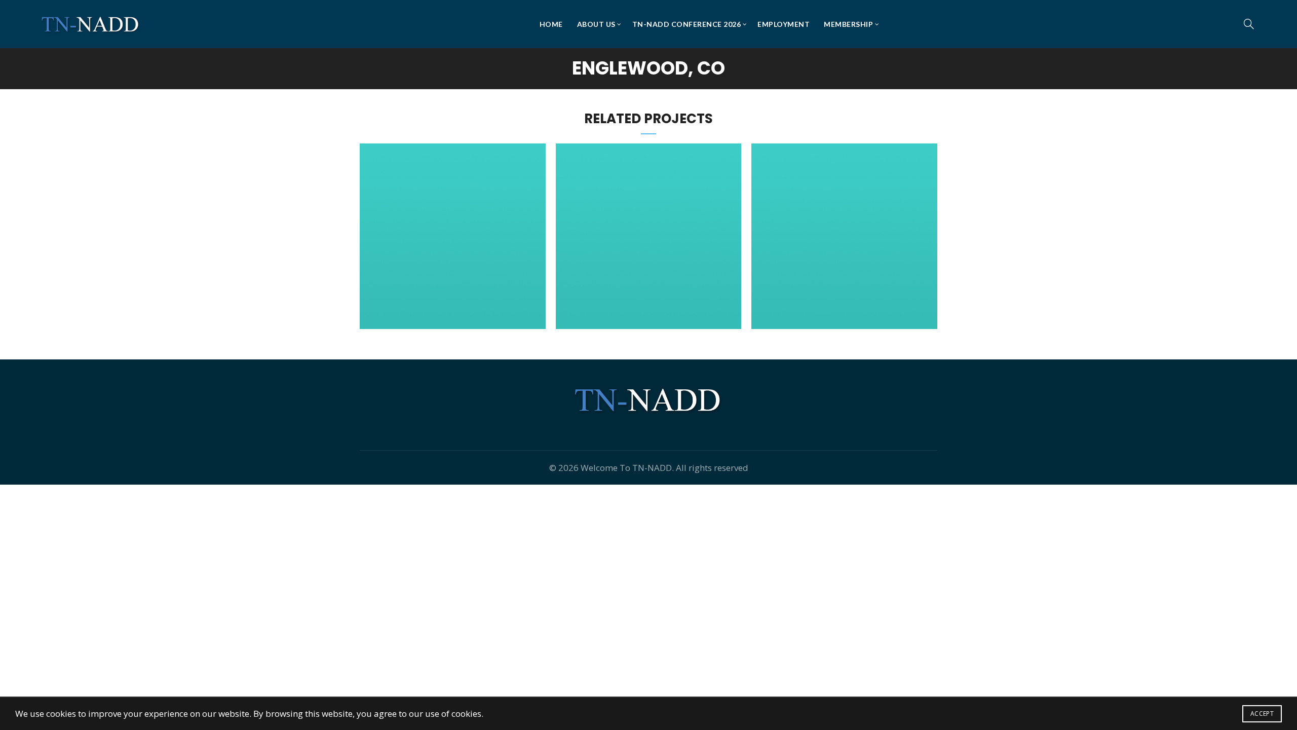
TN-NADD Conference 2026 (686, 24)
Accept (1262, 713)
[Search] (1249, 23)
